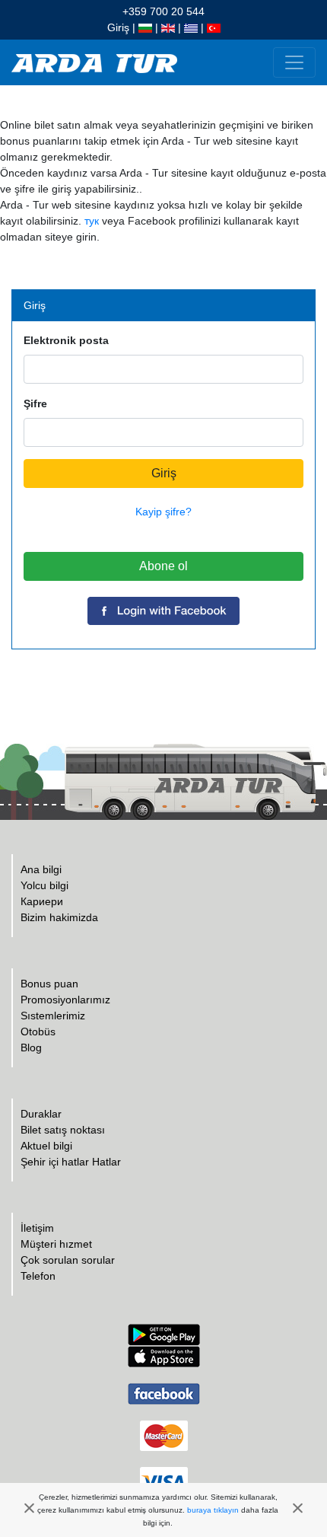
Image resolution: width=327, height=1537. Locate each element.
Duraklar (41, 1114)
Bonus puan (49, 983)
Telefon (38, 1276)
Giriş (118, 27)
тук (91, 221)
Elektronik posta (66, 340)
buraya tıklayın (213, 1510)
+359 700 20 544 (163, 11)
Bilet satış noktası (63, 1130)
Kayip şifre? (163, 511)
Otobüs (38, 1031)
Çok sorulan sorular (68, 1260)
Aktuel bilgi (46, 1146)
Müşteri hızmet (56, 1244)
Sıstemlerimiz (53, 1015)
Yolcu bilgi (44, 885)
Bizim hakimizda (59, 917)
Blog (31, 1047)
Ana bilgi (41, 869)
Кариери (42, 901)
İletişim (37, 1228)
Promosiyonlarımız (65, 999)
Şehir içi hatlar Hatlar (71, 1162)
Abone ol (163, 566)
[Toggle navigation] (294, 62)
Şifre (35, 403)
